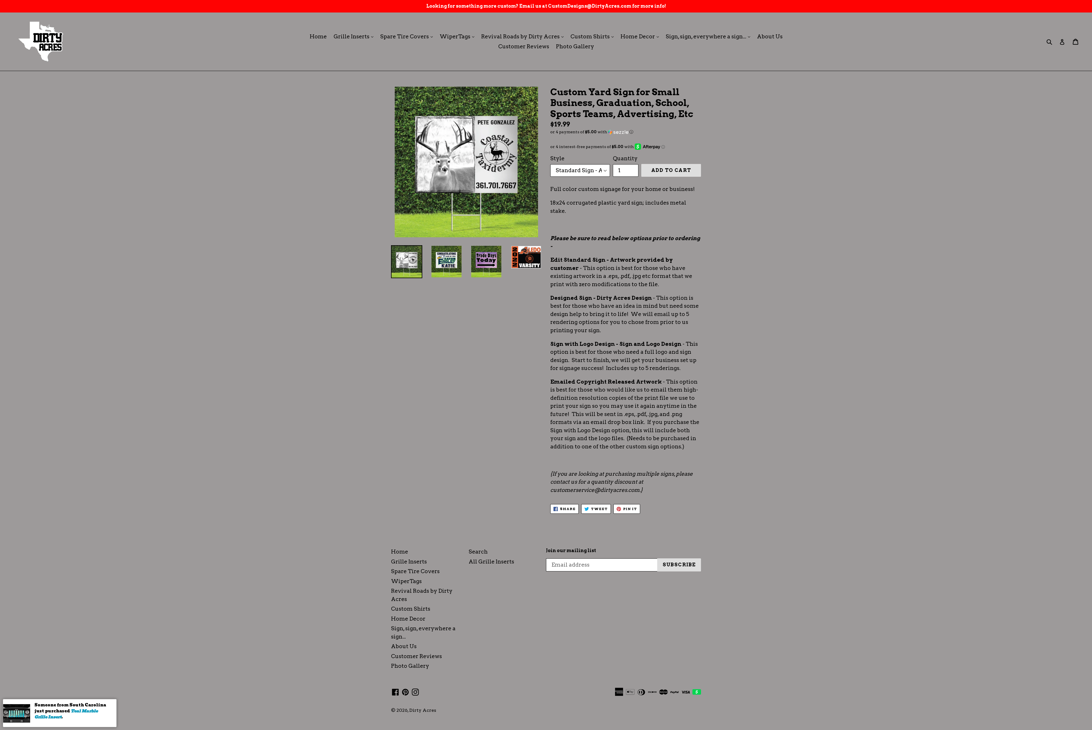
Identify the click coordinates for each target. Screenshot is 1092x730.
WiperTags (458, 36)
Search (478, 551)
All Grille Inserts (491, 561)
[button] (625, 132)
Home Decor (641, 36)
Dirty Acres (422, 710)
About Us (770, 36)
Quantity (625, 158)
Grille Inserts (355, 36)
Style (557, 158)
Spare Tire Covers (408, 36)
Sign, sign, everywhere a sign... (709, 36)
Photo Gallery (575, 46)
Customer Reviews (523, 46)
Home (318, 36)
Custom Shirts (593, 36)
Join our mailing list (571, 550)
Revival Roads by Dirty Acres (523, 36)
